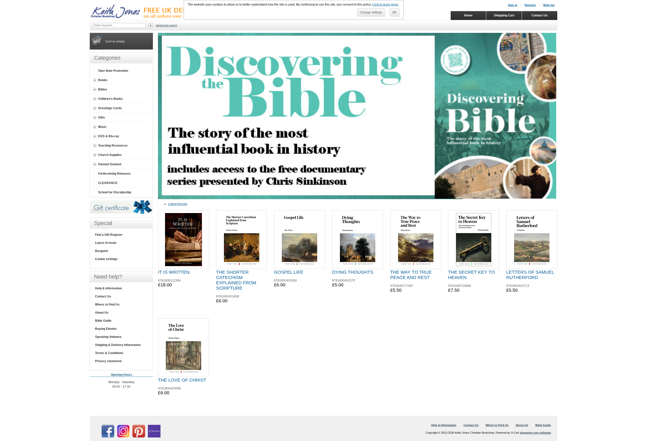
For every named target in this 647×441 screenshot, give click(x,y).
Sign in (512, 5)
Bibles (102, 89)
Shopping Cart (504, 15)
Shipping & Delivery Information (118, 345)
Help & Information (108, 288)
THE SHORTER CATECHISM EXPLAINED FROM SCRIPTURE (236, 280)
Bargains (101, 251)
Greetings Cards (110, 108)
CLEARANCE (108, 183)
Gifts (101, 117)
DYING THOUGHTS (352, 272)
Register (530, 5)
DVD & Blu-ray (108, 136)
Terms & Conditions (109, 353)
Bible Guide (103, 320)
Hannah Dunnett (109, 164)
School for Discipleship (114, 192)
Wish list (548, 5)
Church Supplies (110, 155)
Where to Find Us (107, 304)
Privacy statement (108, 361)
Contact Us (103, 296)
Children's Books (110, 99)
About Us (101, 312)
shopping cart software (535, 432)
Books (102, 80)
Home (468, 15)
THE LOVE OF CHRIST (182, 380)
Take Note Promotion (113, 71)
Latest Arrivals (177, 204)
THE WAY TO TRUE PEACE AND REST (411, 275)
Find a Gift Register (109, 235)
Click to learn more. (385, 4)
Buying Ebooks (106, 329)
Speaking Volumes (108, 337)
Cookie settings (106, 259)
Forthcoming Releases (114, 173)
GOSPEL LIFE (288, 272)
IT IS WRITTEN (174, 272)
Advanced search (166, 25)
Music (102, 127)
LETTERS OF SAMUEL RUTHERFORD (530, 275)
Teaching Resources (113, 145)
